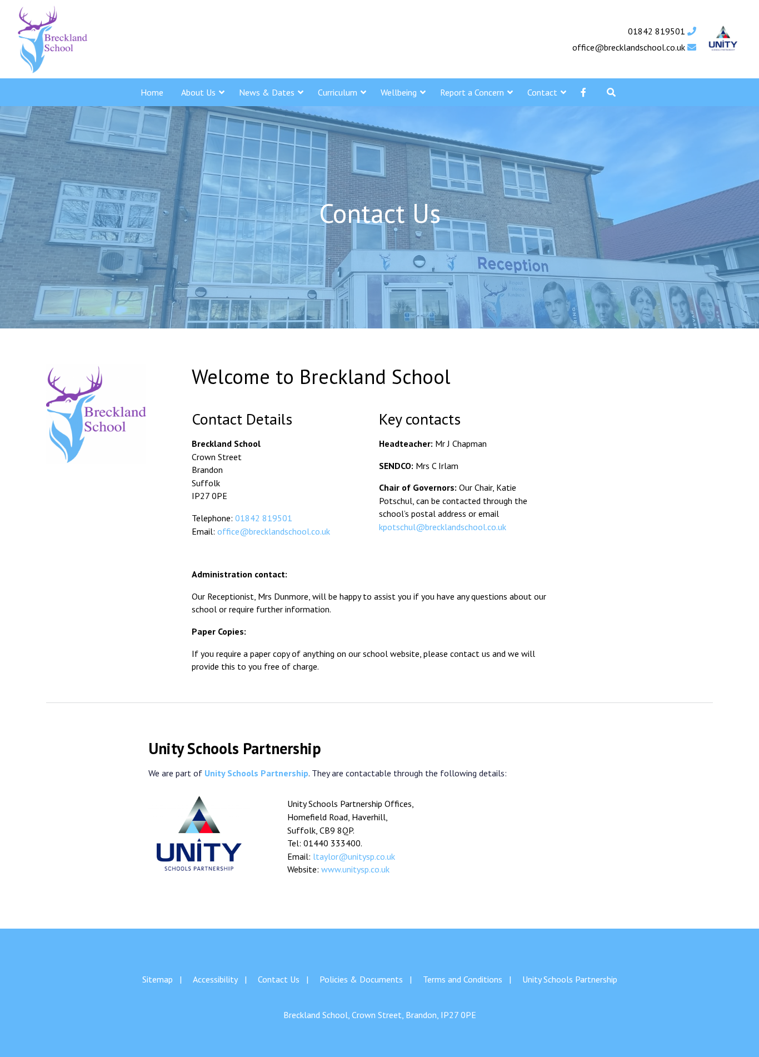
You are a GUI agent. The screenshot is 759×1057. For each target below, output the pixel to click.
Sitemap (157, 979)
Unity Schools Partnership (569, 979)
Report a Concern (472, 92)
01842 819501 (657, 31)
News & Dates (266, 92)
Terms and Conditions (462, 979)
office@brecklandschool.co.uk (629, 47)
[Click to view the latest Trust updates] (723, 39)
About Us (198, 92)
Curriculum (337, 92)
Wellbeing (399, 92)
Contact (542, 92)
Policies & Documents (361, 979)
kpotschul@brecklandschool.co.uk (442, 526)
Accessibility (215, 979)
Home (152, 92)
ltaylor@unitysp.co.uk (354, 856)
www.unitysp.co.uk (355, 869)
